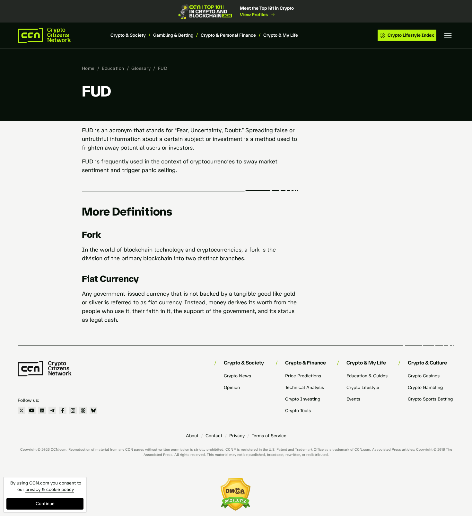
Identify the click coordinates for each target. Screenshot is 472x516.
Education (113, 68)
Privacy (237, 435)
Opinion (232, 387)
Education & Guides (367, 376)
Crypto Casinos (424, 376)
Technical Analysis (304, 387)
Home (88, 68)
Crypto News (237, 376)
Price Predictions (303, 376)
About (192, 435)
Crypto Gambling (425, 387)
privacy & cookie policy (49, 489)
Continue (45, 503)
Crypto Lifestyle (362, 387)
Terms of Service (269, 435)
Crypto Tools (298, 410)
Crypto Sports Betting (430, 399)
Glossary (141, 68)
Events (353, 399)
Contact (213, 435)
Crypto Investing (302, 399)
